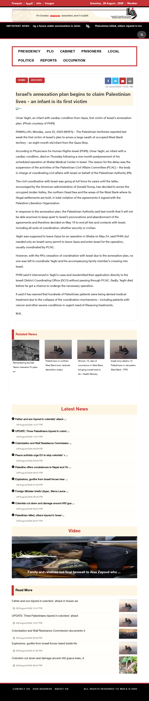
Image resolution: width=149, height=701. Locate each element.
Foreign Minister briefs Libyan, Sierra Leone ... (42, 491)
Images (49, 3)
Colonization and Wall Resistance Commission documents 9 (48, 631)
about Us (62, 689)
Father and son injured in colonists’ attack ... (40, 419)
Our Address (42, 689)
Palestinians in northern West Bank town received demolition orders (58, 365)
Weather (132, 3)
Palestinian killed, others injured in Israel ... (39, 515)
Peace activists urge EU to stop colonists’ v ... (41, 455)
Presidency (29, 52)
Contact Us (21, 689)
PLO (50, 52)
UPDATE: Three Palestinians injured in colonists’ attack (45, 616)
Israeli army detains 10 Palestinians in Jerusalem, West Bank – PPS (123, 365)
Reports (48, 61)
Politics (26, 61)
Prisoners (91, 52)
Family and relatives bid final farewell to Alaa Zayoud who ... (74, 572)
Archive (36, 80)
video (74, 531)
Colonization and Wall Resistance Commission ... (43, 443)
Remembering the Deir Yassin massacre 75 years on (25, 367)
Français (17, 3)
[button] (21, 552)
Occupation (74, 61)
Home (22, 80)
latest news (74, 409)
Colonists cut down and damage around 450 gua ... (44, 503)
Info (39, 3)
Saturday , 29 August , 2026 (106, 3)
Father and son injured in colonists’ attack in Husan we (45, 601)
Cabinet (67, 52)
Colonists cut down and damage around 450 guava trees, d (48, 658)
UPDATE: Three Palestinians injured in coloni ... (42, 431)
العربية (29, 3)
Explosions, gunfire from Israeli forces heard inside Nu (44, 643)
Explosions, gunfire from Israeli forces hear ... (41, 479)
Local (114, 52)
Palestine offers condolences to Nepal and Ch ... (43, 467)
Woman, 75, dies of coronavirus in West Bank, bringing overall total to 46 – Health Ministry (90, 368)
